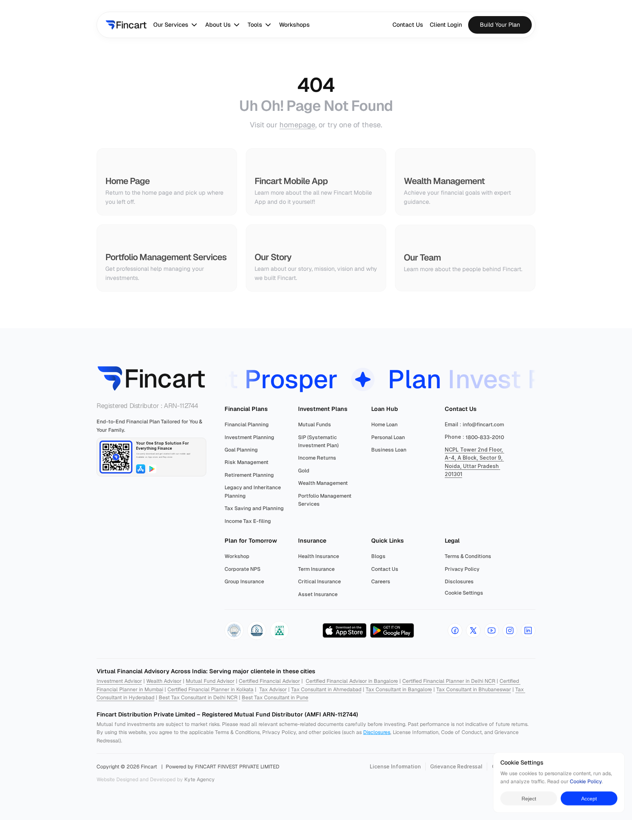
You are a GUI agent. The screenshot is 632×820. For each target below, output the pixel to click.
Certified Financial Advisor (269, 681)
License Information (395, 766)
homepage (297, 125)
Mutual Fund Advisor (210, 681)
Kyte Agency (199, 779)
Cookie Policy (586, 781)
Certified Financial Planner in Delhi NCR (448, 681)
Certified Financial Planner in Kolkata (210, 689)
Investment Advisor (119, 681)
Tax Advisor (273, 689)
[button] (234, 630)
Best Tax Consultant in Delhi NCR (198, 697)
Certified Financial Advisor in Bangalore (352, 681)
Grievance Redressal (456, 766)
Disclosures (376, 732)
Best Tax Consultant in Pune (275, 697)
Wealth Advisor (163, 681)
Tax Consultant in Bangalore (399, 689)
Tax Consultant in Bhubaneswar (473, 689)
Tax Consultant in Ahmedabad (326, 689)
